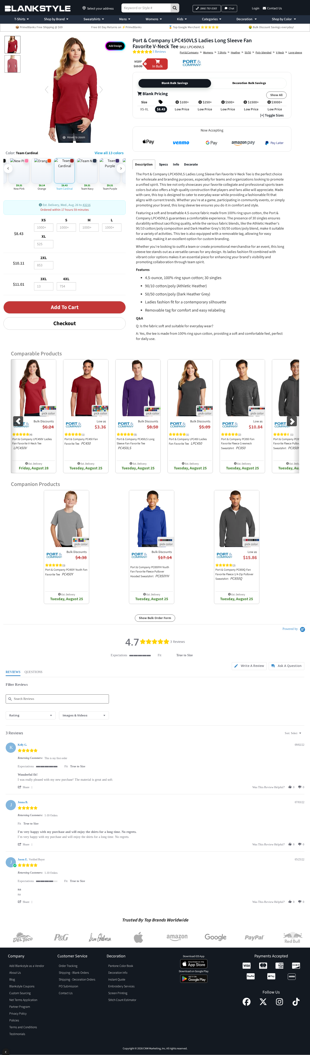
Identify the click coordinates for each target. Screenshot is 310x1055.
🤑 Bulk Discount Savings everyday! (271, 27)
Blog (12, 979)
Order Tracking (68, 966)
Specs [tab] (163, 164)
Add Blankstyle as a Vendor (26, 966)
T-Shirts (19, 19)
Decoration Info (117, 973)
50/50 (248, 52)
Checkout (64, 323)
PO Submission (68, 986)
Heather (235, 52)
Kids (180, 19)
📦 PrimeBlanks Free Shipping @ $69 (39, 27)
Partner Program (19, 1007)
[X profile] (263, 1004)
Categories (210, 19)
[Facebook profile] (247, 1004)
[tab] (249, 666)
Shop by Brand (54, 19)
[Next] (101, 89)
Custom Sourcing (20, 993)
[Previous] (46, 89)
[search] (175, 7)
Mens (123, 19)
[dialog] (5, 1051)
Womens (152, 19)
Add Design (115, 46)
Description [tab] (144, 164)
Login (255, 8)
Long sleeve (295, 52)
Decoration (244, 19)
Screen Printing (117, 993)
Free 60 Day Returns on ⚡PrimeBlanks (116, 27)
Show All (276, 95)
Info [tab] (176, 164)
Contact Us (274, 8)
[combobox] (31, 715)
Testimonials (17, 1034)
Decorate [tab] (191, 164)
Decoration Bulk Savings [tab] (249, 83)
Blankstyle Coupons (21, 986)
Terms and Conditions (23, 1027)
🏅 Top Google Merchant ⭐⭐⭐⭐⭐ (194, 27)
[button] (207, 8)
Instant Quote (116, 979)
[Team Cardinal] (12, 44)
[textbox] (303, 735)
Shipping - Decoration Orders (77, 979)
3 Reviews (159, 51)
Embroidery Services (121, 986)
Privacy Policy (18, 1013)
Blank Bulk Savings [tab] (175, 83)
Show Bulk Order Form (155, 618)
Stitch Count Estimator (122, 1000)
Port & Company (189, 52)
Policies (14, 1020)
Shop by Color (282, 19)
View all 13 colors (109, 153)
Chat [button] (231, 8)
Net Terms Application (23, 1000)
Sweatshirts (92, 19)
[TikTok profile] (296, 1004)
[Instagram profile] (279, 1004)
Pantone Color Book (120, 966)
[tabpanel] (211, 286)
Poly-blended (263, 52)
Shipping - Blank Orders (74, 973)
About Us (15, 973)
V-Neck (280, 52)
